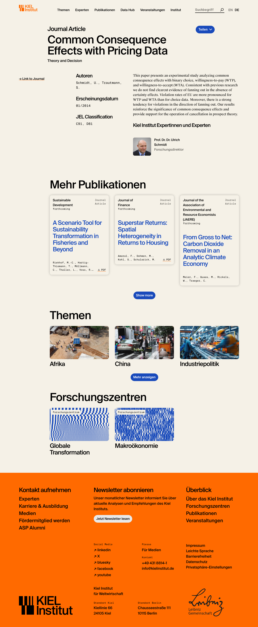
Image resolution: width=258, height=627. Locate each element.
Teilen (203, 29)
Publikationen (201, 513)
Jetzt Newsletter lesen (113, 519)
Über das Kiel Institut (209, 499)
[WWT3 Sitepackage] (34, 8)
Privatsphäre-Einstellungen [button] (209, 567)
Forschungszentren (208, 506)
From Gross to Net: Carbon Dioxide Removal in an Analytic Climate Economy (207, 250)
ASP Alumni (32, 528)
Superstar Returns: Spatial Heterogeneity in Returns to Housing (143, 233)
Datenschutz (196, 561)
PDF (103, 269)
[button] (63, 10)
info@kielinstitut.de (158, 568)
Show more (144, 295)
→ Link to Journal (31, 79)
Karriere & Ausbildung (43, 506)
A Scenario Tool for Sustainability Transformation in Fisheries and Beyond (77, 236)
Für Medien (151, 550)
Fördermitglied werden (44, 521)
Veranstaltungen (204, 521)
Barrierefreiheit (198, 556)
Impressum (195, 545)
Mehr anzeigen (144, 377)
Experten (29, 499)
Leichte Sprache (199, 551)
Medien (27, 513)
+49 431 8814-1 (154, 563)
